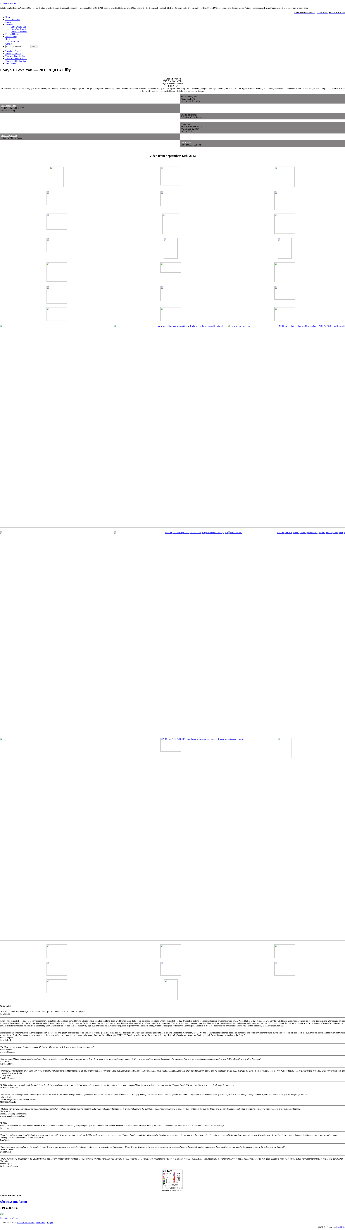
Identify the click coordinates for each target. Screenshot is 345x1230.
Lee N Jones (186, 142)
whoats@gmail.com (13, 1201)
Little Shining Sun (18, 27)
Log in (50, 1222)
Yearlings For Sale (13, 54)
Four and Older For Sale (15, 61)
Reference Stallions (19, 32)
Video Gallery (11, 36)
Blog (7, 39)
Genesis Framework (25, 1222)
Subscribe (15, 41)
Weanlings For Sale (13, 51)
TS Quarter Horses (8, 3)
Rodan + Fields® (12, 19)
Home (8, 17)
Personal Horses (12, 34)
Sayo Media (340, 1227)
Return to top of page (9, 1218)
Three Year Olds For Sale (16, 58)
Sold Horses (10, 63)
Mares (8, 22)
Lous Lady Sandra (9, 135)
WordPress (40, 1222)
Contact (8, 44)
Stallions (9, 24)
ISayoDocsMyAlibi (19, 29)
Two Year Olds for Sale (15, 56)
